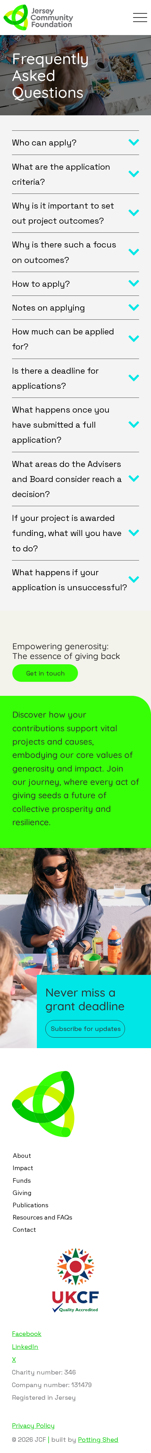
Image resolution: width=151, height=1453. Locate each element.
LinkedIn (25, 1347)
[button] (85, 1029)
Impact (23, 1168)
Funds (22, 1180)
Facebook (26, 1334)
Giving (22, 1193)
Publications (30, 1205)
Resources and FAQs (42, 1217)
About (22, 1156)
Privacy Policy (33, 1425)
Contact (24, 1229)
